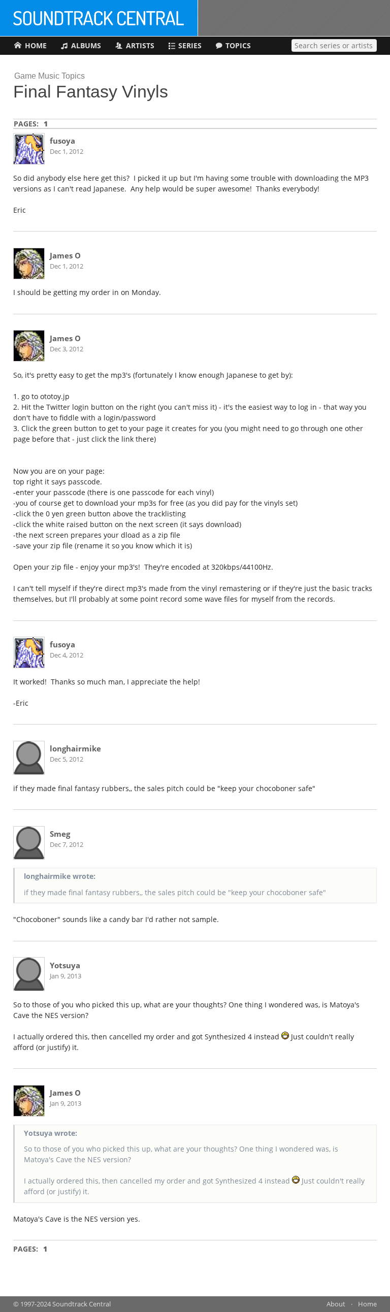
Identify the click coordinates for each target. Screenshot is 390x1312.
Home (367, 1304)
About (336, 1304)
